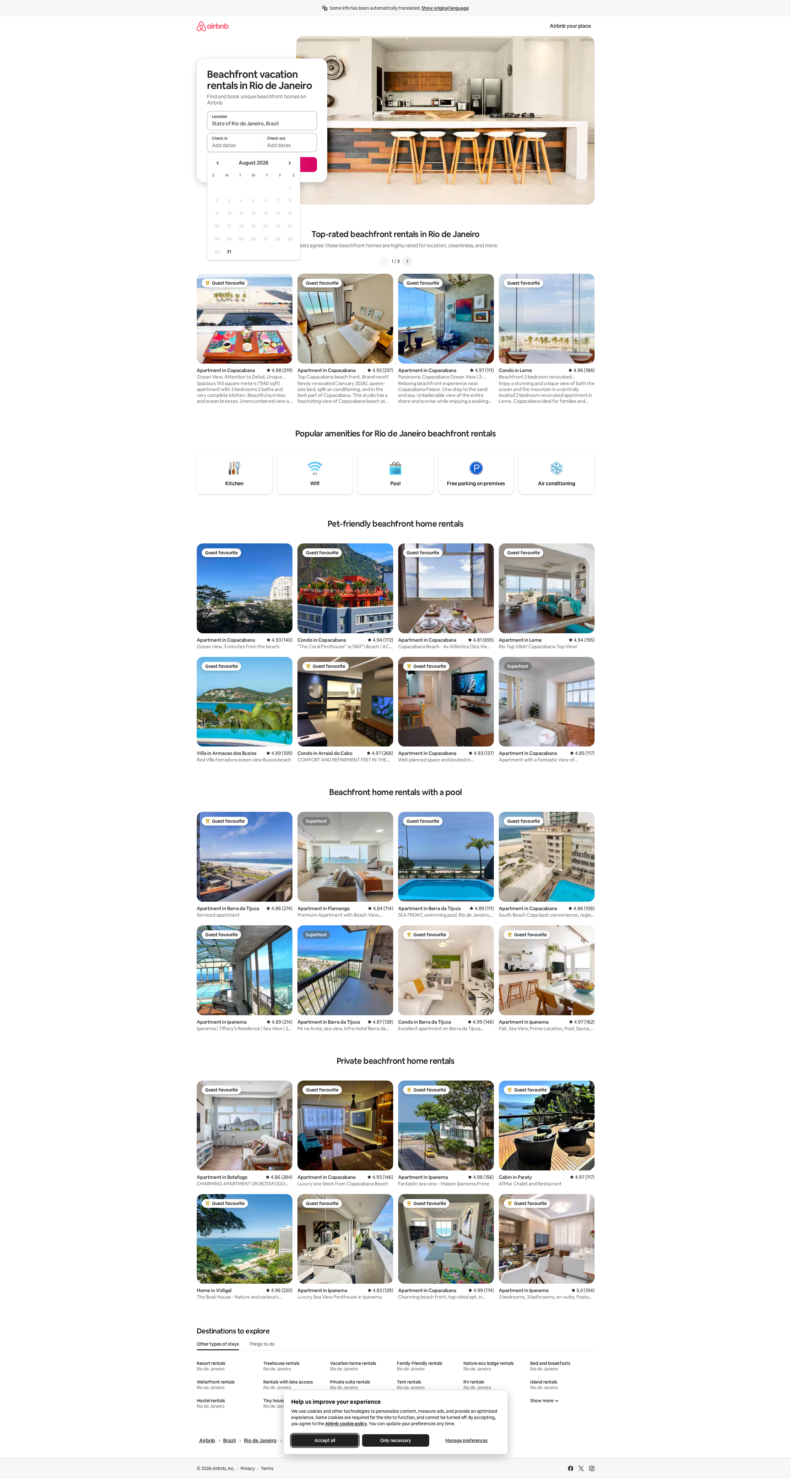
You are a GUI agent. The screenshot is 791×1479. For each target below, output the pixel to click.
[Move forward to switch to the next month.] (289, 163)
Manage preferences (466, 1440)
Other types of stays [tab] (218, 1344)
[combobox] (262, 123)
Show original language (445, 8)
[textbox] (234, 145)
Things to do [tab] (262, 1344)
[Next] (407, 261)
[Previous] (384, 261)
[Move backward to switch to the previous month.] (218, 163)
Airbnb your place (570, 26)
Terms (267, 1468)
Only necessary (395, 1440)
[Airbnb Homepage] (212, 26)
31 (229, 251)
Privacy (248, 1468)
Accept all (325, 1440)
